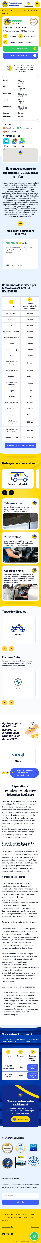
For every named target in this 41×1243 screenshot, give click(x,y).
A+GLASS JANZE (8, 1076)
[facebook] (11, 1233)
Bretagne (17, 10)
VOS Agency (25, 1241)
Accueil (4, 10)
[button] (4, 492)
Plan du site (35, 1227)
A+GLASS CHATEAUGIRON (8, 1067)
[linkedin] (3, 1233)
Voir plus (14, 131)
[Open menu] (37, 4)
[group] (18, 684)
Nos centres (10, 10)
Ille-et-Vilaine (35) (25, 10)
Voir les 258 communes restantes (20, 445)
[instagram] (7, 1233)
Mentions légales (7, 1227)
